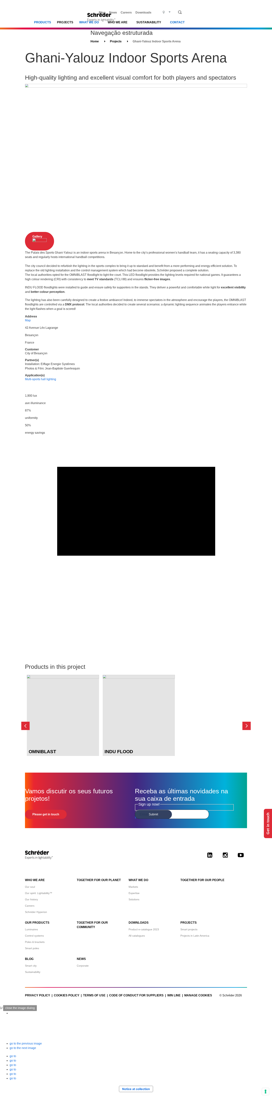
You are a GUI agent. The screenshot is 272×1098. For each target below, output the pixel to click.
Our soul (30, 886)
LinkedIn (209, 858)
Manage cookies (198, 995)
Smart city (31, 965)
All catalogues (137, 935)
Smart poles (32, 948)
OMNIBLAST (42, 751)
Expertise (134, 893)
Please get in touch (45, 814)
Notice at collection (136, 1089)
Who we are (35, 880)
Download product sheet (63, 740)
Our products (37, 922)
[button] (26, 1043)
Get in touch (268, 823)
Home (94, 41)
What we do (89, 22)
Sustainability (32, 971)
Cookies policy (66, 995)
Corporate (83, 965)
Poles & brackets (35, 941)
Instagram (225, 858)
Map (28, 320)
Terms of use (94, 995)
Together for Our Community (92, 925)
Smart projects (188, 929)
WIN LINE (174, 995)
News (113, 12)
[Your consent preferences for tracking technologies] (265, 1091)
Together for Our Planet (99, 880)
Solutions (134, 899)
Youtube (240, 858)
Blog (102, 12)
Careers (126, 12)
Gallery (37, 236)
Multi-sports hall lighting (40, 379)
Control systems (34, 935)
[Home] (102, 17)
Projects (65, 22)
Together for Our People (202, 880)
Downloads (143, 12)
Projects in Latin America (194, 935)
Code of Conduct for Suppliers (136, 995)
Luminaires (31, 929)
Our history (31, 899)
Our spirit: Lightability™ (38, 893)
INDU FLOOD (119, 751)
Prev (25, 726)
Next (246, 726)
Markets (133, 886)
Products (42, 22)
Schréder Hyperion (36, 911)
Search (180, 12)
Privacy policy (37, 995)
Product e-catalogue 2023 (144, 929)
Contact (177, 22)
